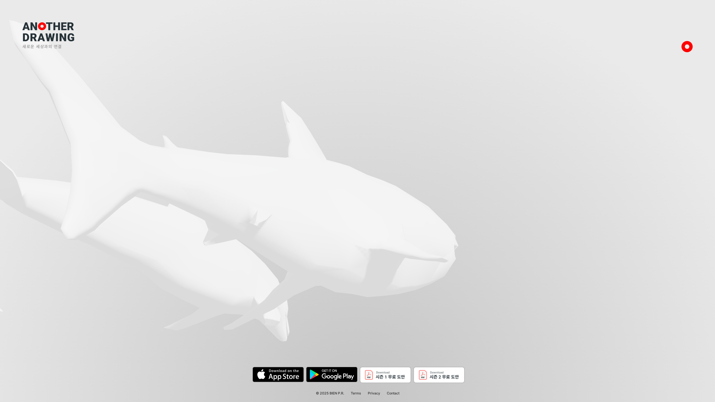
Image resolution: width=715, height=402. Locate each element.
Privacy (374, 393)
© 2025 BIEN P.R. (330, 393)
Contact (393, 393)
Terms (356, 393)
